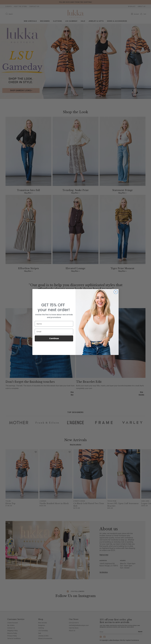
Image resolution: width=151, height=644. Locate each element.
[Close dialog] (116, 292)
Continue (54, 338)
